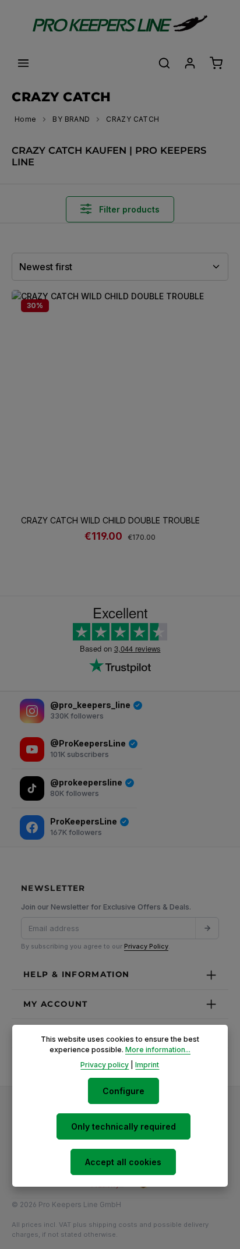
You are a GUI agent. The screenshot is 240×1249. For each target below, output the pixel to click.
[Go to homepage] (120, 23)
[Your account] (190, 63)
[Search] (164, 63)
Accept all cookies (123, 1162)
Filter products (128, 209)
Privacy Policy (146, 946)
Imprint (147, 1064)
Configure (123, 1091)
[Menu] (23, 63)
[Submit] (206, 928)
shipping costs (113, 1224)
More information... (157, 1049)
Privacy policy (104, 1064)
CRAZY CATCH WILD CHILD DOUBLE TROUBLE (110, 520)
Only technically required (123, 1126)
